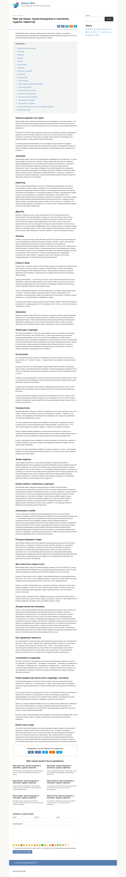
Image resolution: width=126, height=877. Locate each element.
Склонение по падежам (26, 103)
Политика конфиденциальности (26, 863)
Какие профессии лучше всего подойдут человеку (35, 107)
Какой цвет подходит (24, 71)
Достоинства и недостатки (27, 94)
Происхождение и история (26, 48)
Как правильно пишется (26, 100)
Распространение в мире (27, 90)
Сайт (58, 817)
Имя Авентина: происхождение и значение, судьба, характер (27, 767)
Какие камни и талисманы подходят (30, 84)
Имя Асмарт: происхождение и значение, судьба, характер (26, 797)
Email (37, 817)
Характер (20, 55)
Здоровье (20, 68)
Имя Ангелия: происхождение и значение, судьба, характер (60, 797)
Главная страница (18, 15)
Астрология (21, 74)
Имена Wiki (28, 3)
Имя (15, 817)
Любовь (20, 61)
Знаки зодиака (23, 81)
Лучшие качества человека (27, 97)
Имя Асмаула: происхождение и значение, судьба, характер (60, 782)
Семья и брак (22, 64)
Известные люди (24, 110)
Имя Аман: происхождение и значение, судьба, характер (59, 767)
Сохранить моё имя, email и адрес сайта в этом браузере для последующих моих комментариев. (45, 848)
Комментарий (17, 824)
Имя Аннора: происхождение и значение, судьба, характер (26, 782)
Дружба (20, 58)
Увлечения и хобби (24, 87)
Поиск (88, 15)
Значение (20, 51)
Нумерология (22, 77)
